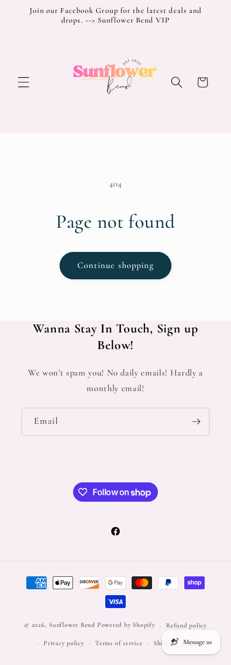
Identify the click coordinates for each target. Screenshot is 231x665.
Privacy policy (64, 643)
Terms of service (118, 643)
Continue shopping (115, 265)
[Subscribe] (196, 422)
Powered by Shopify (126, 625)
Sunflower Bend (72, 625)
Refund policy (186, 625)
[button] (24, 82)
